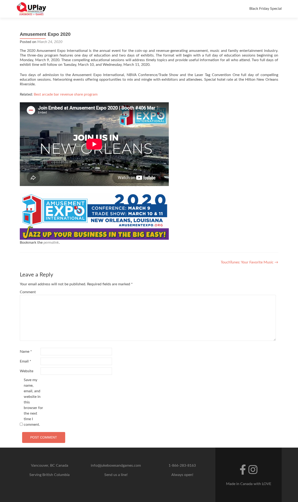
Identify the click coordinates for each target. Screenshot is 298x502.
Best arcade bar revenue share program (66, 94)
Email (25, 361)
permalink (51, 242)
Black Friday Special (265, 8)
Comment (28, 292)
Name (26, 351)
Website (26, 371)
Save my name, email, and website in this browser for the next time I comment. (33, 402)
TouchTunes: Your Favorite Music (249, 262)
